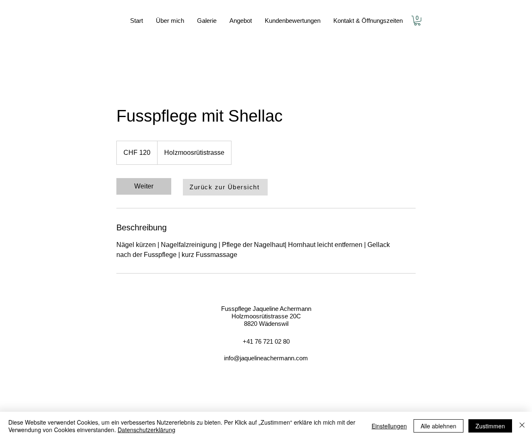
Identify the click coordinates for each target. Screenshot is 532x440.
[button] (417, 21)
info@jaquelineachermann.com (266, 358)
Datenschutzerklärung (146, 429)
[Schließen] (522, 425)
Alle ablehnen (438, 426)
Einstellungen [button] (389, 426)
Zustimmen (490, 426)
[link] (143, 186)
